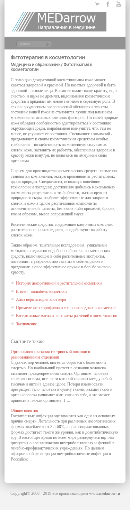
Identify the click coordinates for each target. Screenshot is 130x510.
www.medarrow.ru (104, 493)
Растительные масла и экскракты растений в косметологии (66, 315)
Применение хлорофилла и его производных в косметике (65, 307)
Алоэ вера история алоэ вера (41, 299)
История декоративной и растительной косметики (59, 283)
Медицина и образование (35, 65)
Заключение (26, 324)
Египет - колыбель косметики (41, 291)
